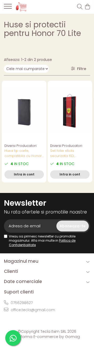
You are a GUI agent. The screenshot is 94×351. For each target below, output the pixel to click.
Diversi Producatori (20, 145)
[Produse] (8, 8)
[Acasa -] (33, 7)
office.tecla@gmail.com (32, 309)
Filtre (80, 68)
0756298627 (21, 302)
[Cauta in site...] (80, 7)
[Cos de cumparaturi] (87, 7)
